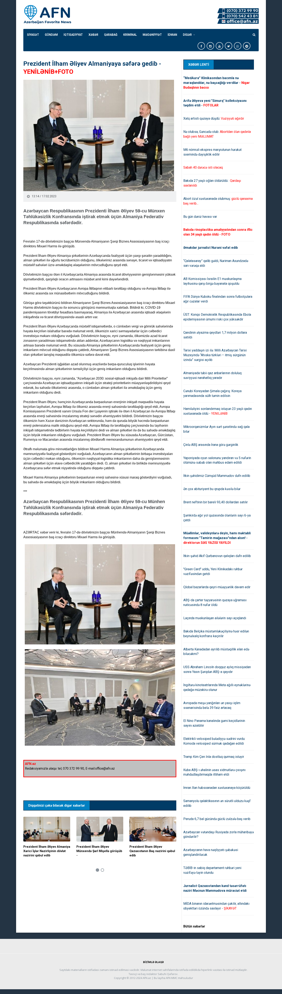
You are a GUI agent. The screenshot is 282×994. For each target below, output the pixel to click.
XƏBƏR (93, 34)
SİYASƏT (33, 34)
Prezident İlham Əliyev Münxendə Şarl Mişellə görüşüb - (99, 851)
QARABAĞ (110, 34)
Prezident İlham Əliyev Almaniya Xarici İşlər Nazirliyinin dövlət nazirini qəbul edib (46, 851)
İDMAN (172, 34)
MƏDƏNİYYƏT (152, 34)
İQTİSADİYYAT (73, 34)
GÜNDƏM (51, 34)
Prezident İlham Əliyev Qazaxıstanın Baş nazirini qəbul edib (152, 851)
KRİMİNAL (130, 34)
